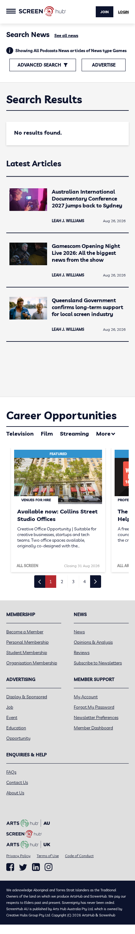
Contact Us (17, 782)
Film (47, 433)
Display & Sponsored (26, 697)
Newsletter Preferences (96, 717)
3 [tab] (73, 581)
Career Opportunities (61, 415)
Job (9, 707)
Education (16, 728)
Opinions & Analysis (93, 642)
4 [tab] (84, 581)
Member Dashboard (93, 728)
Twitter (23, 867)
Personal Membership (27, 642)
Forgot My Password (94, 707)
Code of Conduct (79, 855)
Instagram (48, 867)
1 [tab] (50, 581)
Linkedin (36, 867)
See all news (66, 35)
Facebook (10, 867)
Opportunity (18, 738)
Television (20, 433)
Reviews (81, 652)
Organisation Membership (31, 663)
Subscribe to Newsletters (98, 663)
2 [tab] (62, 581)
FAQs (11, 772)
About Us (15, 793)
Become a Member (24, 632)
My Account (86, 697)
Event (11, 717)
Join (104, 12)
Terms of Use (48, 855)
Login (123, 12)
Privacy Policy (18, 855)
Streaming (74, 433)
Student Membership (26, 652)
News (79, 632)
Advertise (104, 65)
